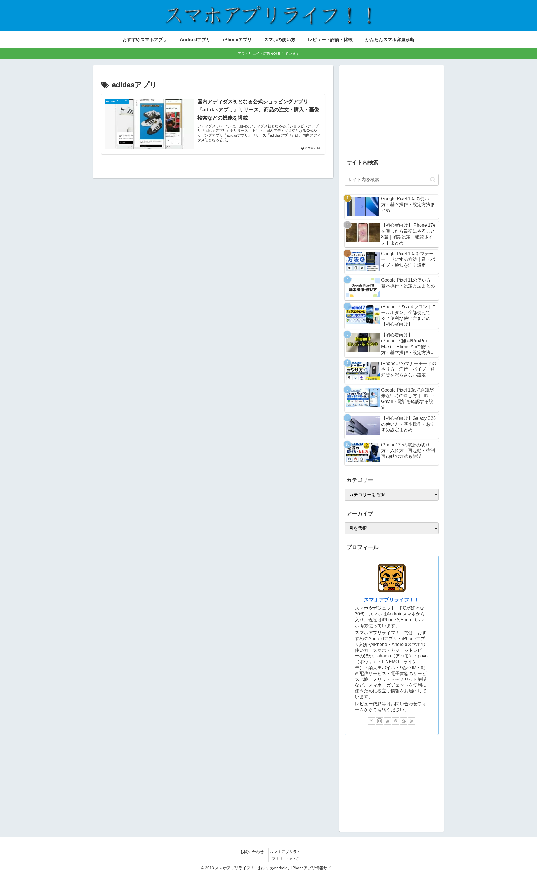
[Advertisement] (392, 110)
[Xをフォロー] (371, 721)
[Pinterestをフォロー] (395, 721)
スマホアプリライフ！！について (285, 855)
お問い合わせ (252, 851)
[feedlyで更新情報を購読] (403, 721)
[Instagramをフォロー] (379, 721)
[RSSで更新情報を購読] (411, 721)
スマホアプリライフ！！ (391, 600)
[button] (433, 179)
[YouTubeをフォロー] (387, 721)
